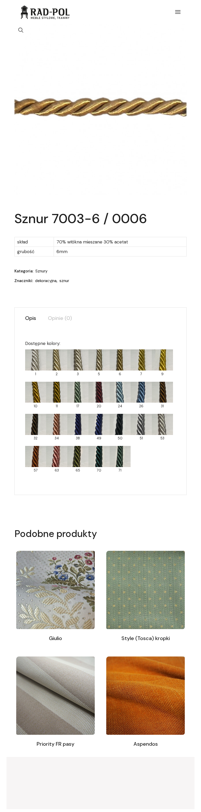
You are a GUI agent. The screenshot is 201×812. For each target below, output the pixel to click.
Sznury (41, 271)
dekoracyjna (46, 280)
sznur (64, 280)
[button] (21, 30)
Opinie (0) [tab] (60, 318)
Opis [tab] (30, 318)
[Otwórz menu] (177, 12)
